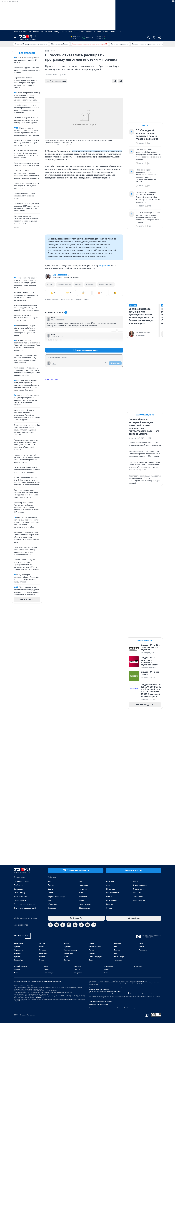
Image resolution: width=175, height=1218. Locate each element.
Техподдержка (20, 900)
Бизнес (51, 885)
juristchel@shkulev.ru (68, 999)
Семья (109, 908)
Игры (112, 32)
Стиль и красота (140, 885)
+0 (114, 344)
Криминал (83, 885)
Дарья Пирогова (61, 275)
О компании (19, 889)
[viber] (69, 924)
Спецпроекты (139, 900)
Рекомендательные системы (98, 1004)
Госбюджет (90, 284)
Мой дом (83, 897)
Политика (110, 889)
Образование (84, 908)
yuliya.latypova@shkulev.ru (138, 981)
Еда (49, 900)
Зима (81, 881)
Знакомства (46, 32)
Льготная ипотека (64, 284)
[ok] (62, 924)
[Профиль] (160, 37)
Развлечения (111, 900)
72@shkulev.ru (39, 997)
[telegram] (50, 924)
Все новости (27, 53)
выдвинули (104, 265)
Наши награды (20, 893)
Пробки (88, 37)
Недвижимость (20, 32)
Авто (50, 881)
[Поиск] (148, 37)
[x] (81, 924)
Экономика (138, 897)
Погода (57, 32)
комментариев (58, 81)
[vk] (56, 924)
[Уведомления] (154, 37)
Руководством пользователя (99, 989)
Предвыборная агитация (24, 904)
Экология (137, 893)
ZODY (119, 32)
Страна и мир (139, 889)
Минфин (78, 284)
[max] (75, 924)
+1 (114, 330)
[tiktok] (93, 924)
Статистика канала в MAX (25, 908)
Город (50, 893)
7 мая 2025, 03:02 (51, 75)
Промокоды (34, 32)
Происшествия (112, 893)
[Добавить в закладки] (114, 81)
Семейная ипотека (106, 284)
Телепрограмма (69, 32)
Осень (108, 885)
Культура (83, 889)
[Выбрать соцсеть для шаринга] (120, 81)
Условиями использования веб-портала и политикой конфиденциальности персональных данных (122, 993)
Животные (52, 904)
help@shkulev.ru (19, 1001)
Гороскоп (90, 32)
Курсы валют (102, 32)
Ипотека (50, 284)
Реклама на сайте (21, 881)
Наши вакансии (20, 897)
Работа (109, 897)
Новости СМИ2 (52, 379)
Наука (81, 900)
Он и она (110, 881)
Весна (50, 889)
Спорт (135, 881)
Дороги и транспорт (56, 897)
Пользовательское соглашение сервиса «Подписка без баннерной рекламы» (115, 1008)
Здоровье (52, 908)
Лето (81, 893)
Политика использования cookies (100, 1001)
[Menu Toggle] (15, 37)
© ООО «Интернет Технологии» (25, 1015)
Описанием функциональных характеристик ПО (105, 991)
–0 (120, 330)
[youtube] (87, 924)
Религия (109, 904)
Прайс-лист (18, 885)
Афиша (81, 32)
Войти (54, 364)
